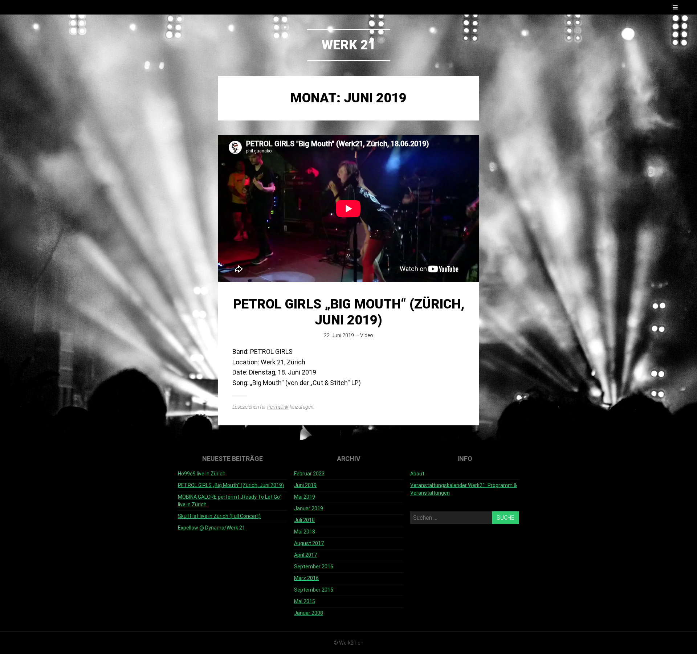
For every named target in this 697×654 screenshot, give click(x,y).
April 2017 (305, 555)
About (417, 474)
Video (366, 335)
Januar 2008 (308, 613)
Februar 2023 (309, 474)
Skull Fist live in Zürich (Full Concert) (219, 516)
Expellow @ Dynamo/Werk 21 (211, 528)
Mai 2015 (304, 601)
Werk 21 (349, 45)
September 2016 (313, 566)
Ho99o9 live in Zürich (201, 474)
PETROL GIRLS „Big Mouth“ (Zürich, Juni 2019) (348, 312)
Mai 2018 (304, 532)
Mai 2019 (304, 497)
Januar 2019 (308, 508)
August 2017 (309, 543)
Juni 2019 (305, 485)
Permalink (278, 407)
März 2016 (306, 578)
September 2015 (313, 590)
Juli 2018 (304, 520)
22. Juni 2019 (339, 335)
